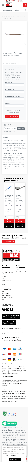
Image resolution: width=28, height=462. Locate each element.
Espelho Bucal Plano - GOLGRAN (20, 197)
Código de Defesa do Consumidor (7, 281)
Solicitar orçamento (12, 116)
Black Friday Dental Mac (7, 298)
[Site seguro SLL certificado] (9, 414)
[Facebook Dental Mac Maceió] (12, 309)
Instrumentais (11, 16)
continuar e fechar (15, 459)
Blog (3, 284)
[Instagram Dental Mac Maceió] (8, 309)
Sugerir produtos (8, 241)
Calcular (21, 128)
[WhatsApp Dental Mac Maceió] (4, 309)
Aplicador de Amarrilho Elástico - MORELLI (9, 197)
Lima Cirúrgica (21, 16)
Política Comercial (7, 270)
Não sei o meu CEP (9, 131)
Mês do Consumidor (5, 292)
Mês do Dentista (6, 295)
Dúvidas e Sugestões (5, 277)
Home (4, 16)
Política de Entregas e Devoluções (7, 273)
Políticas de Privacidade (13, 112)
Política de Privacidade (9, 455)
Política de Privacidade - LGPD (21, 270)
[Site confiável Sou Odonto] (9, 424)
